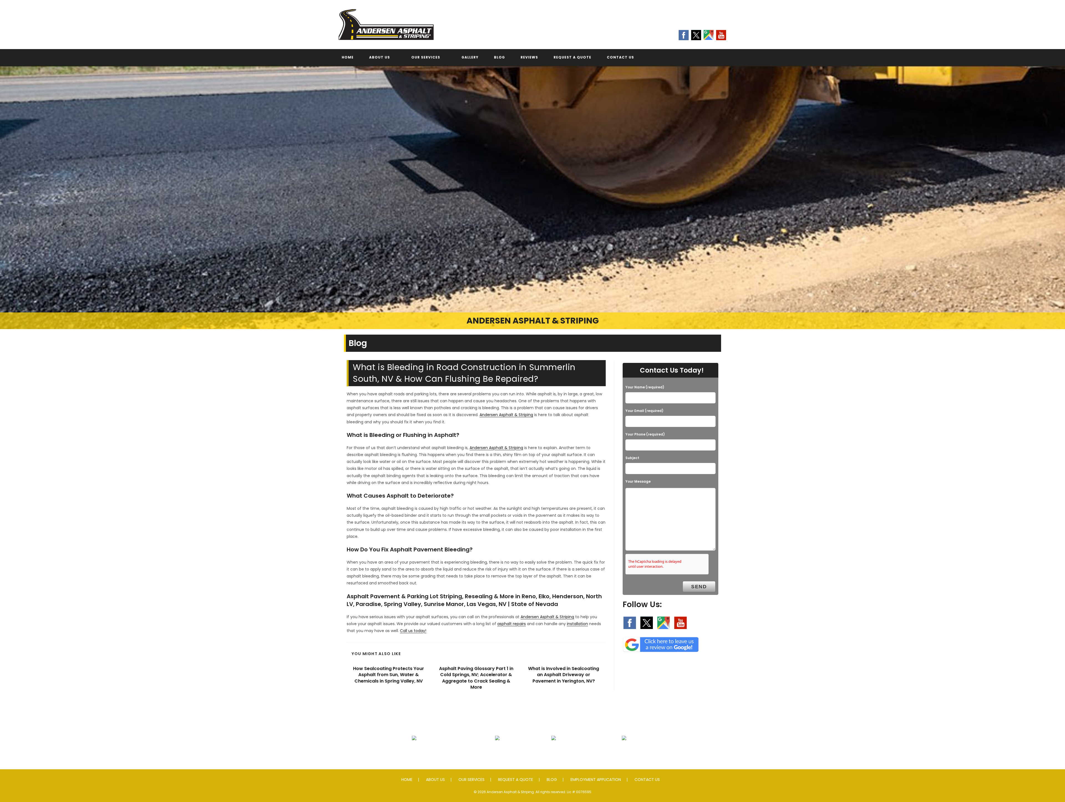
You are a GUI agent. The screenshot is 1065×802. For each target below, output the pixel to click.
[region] (532, 197)
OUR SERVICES (471, 779)
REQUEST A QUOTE (515, 779)
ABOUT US (435, 779)
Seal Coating (497, 751)
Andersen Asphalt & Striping (506, 414)
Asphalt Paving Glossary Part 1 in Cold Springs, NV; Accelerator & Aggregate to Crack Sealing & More (476, 678)
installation (577, 624)
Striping (553, 751)
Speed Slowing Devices (623, 751)
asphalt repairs (511, 624)
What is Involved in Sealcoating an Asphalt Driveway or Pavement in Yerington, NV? (563, 675)
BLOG (552, 779)
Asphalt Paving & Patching (414, 751)
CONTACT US (647, 779)
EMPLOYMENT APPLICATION (595, 779)
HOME (406, 779)
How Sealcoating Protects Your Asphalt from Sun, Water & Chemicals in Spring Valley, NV (388, 675)
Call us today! (413, 630)
